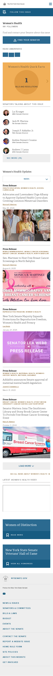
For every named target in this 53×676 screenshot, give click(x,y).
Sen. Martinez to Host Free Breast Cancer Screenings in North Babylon (26, 259)
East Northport (36, 404)
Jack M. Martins (20, 121)
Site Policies (10, 652)
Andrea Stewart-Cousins (24, 140)
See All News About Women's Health (28, 474)
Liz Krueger (18, 111)
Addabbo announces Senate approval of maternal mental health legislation (25, 381)
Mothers (22, 375)
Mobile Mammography (13, 252)
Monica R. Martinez (10, 204)
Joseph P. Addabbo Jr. (23, 130)
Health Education (11, 188)
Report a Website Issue (16, 642)
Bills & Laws (10, 613)
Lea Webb (6, 326)
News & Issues (11, 603)
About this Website (14, 657)
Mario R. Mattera (9, 422)
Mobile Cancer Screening (36, 252)
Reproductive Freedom (14, 312)
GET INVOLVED (10, 662)
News (26, 179)
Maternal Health (27, 373)
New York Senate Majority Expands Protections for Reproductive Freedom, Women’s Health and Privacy (25, 319)
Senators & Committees (17, 608)
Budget (7, 619)
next (47, 81)
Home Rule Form (12, 647)
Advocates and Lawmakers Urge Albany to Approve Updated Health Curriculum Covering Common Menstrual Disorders (25, 197)
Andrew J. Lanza (20, 149)
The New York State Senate (15, 4)
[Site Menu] (50, 4)
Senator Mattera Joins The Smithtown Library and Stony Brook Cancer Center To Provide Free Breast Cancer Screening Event (26, 413)
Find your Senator (29, 40)
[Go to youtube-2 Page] (4, 593)
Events (7, 624)
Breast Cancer (10, 253)
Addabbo (31, 375)
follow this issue (20, 12)
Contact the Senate (14, 636)
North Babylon (41, 253)
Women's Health (28, 188)
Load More (25, 466)
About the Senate (13, 629)
